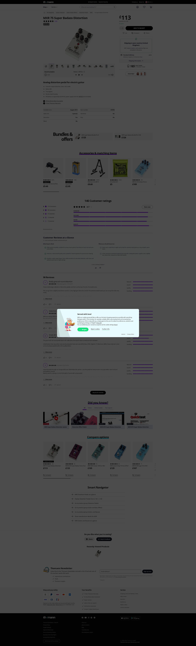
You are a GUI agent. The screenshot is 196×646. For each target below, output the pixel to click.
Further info (105, 329)
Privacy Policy (130, 334)
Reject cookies (95, 329)
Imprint (123, 334)
